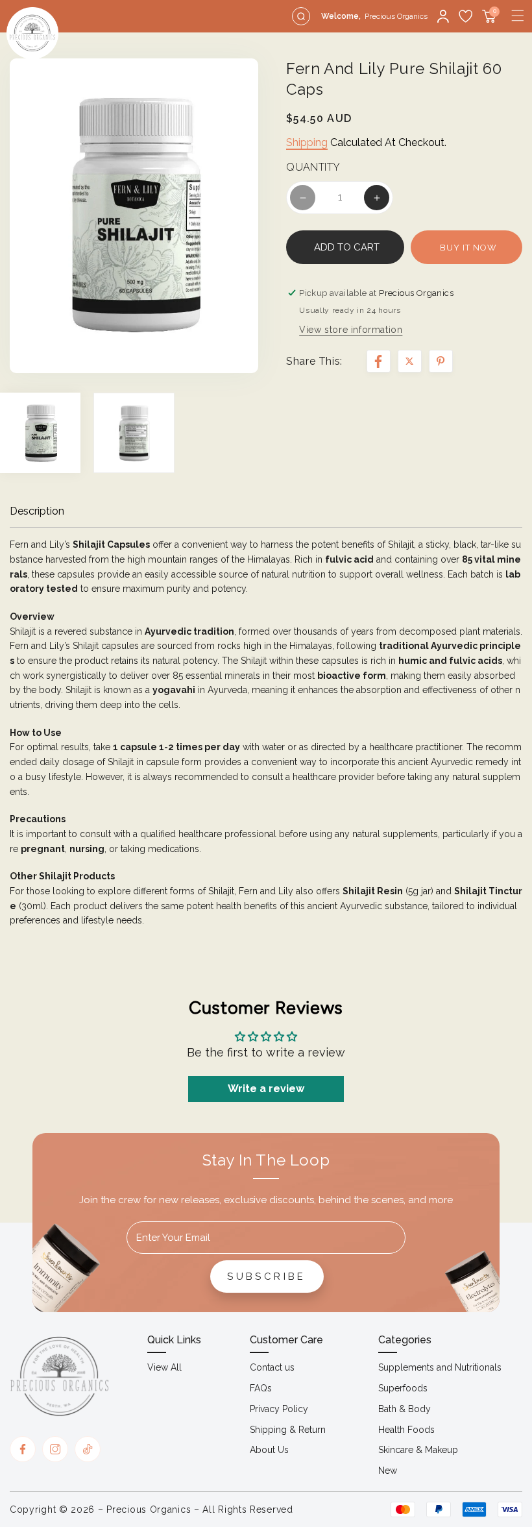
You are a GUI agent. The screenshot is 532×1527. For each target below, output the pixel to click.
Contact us (272, 1367)
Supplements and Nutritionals (440, 1367)
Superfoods (403, 1388)
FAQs (261, 1388)
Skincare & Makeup (418, 1450)
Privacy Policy (279, 1409)
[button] (517, 15)
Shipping (307, 142)
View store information (350, 329)
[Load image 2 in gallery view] (133, 433)
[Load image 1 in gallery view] (40, 433)
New (387, 1470)
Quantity (313, 167)
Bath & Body (404, 1409)
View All (164, 1367)
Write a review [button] (266, 1088)
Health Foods (406, 1429)
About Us (269, 1450)
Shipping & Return (288, 1429)
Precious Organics (148, 1509)
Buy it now (468, 247)
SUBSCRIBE (266, 1276)
